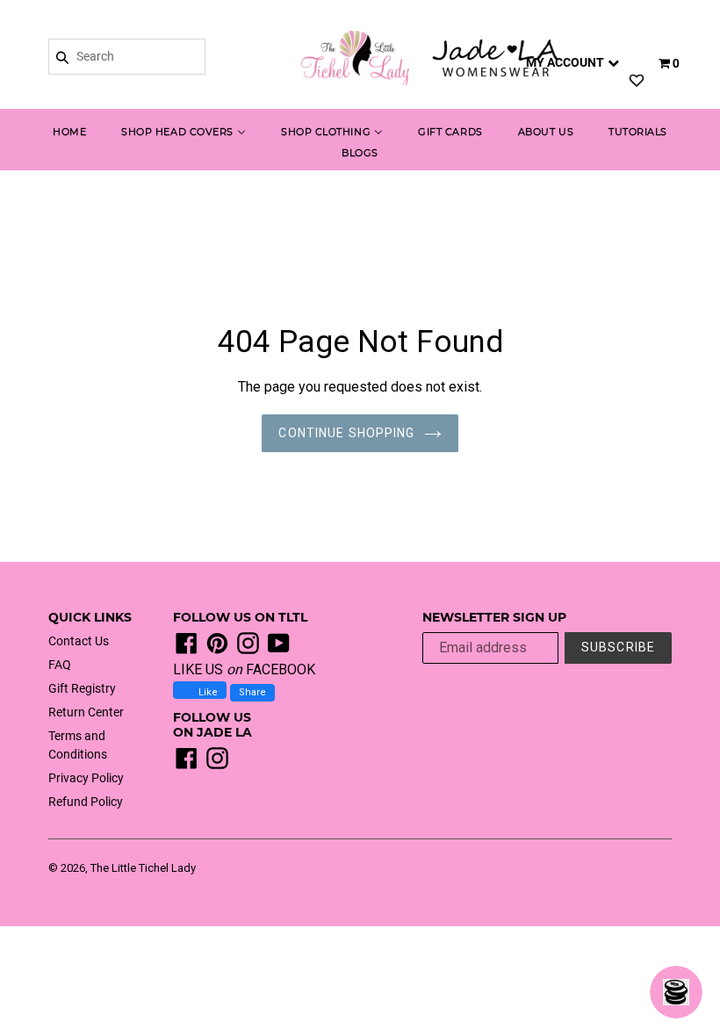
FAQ (59, 665)
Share (252, 692)
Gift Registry (82, 688)
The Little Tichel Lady (143, 867)
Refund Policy (85, 802)
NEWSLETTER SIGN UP (494, 617)
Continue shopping (346, 433)
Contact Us (78, 641)
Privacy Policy (86, 778)
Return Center (86, 712)
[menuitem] (69, 133)
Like (207, 692)
